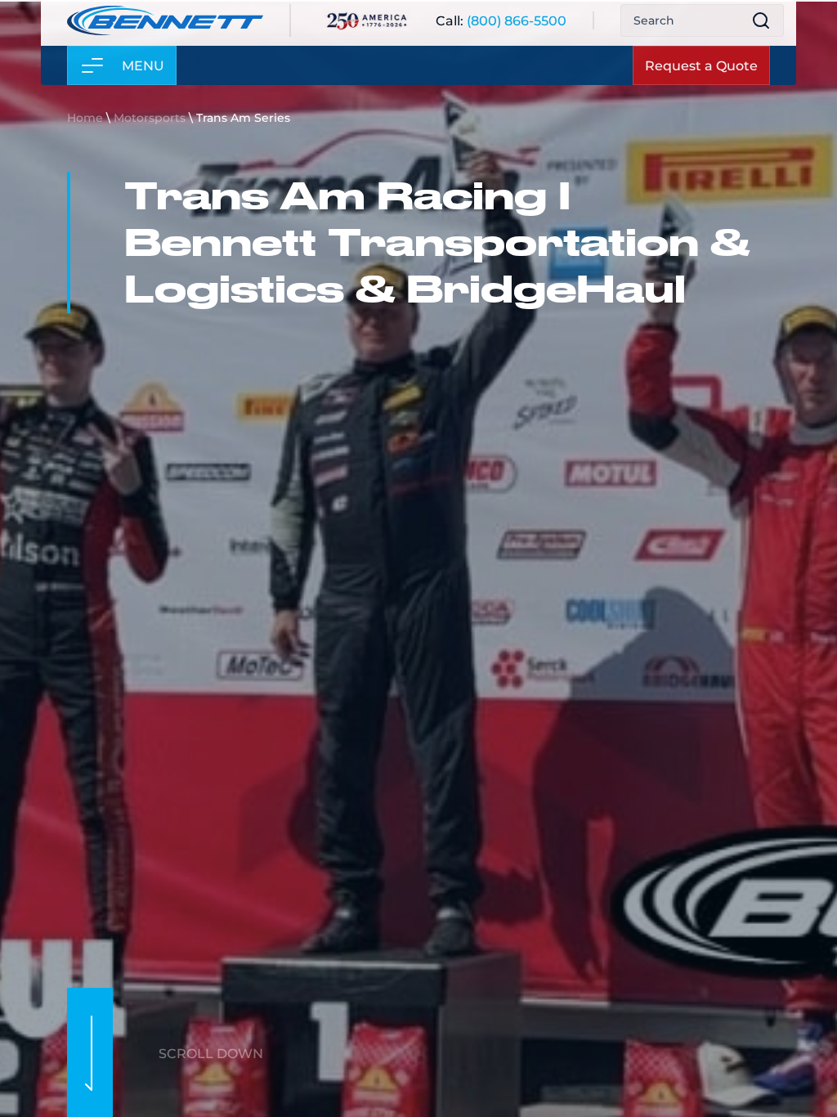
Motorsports (150, 117)
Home (85, 117)
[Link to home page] (165, 25)
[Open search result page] (761, 25)
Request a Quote (701, 70)
